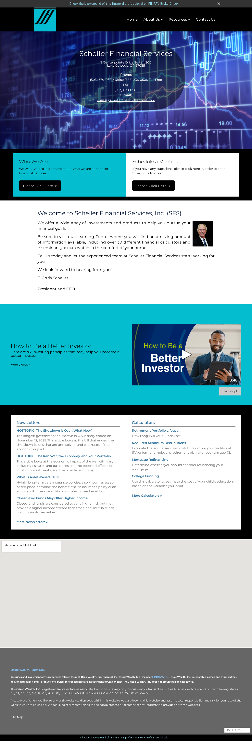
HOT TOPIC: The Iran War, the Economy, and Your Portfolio (64, 456)
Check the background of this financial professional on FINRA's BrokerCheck (123, 4)
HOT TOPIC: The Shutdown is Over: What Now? (55, 430)
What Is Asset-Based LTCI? (38, 477)
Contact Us (205, 19)
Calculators (143, 422)
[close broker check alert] (218, 3)
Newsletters (28, 422)
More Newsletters (32, 522)
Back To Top (235, 730)
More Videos (20, 364)
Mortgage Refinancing (150, 460)
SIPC (165, 677)
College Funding (145, 476)
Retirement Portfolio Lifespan (156, 430)
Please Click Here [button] (38, 186)
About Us (152, 19)
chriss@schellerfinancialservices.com (126, 100)
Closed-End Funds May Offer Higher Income (52, 498)
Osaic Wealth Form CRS (28, 670)
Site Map (17, 717)
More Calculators (147, 495)
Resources (178, 19)
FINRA (156, 677)
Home (132, 19)
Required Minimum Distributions (159, 443)
